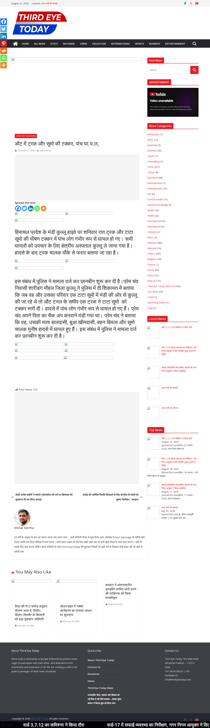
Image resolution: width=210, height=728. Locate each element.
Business (154, 43)
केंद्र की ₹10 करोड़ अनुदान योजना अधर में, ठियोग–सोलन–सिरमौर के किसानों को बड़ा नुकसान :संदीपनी (31, 612)
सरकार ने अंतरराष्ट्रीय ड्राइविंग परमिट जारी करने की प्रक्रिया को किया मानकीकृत (120, 591)
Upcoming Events (156, 302)
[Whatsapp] (37, 208)
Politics (151, 253)
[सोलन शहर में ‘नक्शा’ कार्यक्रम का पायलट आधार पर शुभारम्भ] (77, 582)
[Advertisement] (75, 177)
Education (99, 43)
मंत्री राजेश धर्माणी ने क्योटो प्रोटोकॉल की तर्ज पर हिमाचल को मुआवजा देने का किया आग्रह (44, 497)
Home (25, 43)
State (54, 43)
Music (150, 237)
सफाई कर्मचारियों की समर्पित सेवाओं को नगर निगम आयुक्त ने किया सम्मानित (71, 3)
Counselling (153, 161)
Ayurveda (152, 145)
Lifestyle (151, 232)
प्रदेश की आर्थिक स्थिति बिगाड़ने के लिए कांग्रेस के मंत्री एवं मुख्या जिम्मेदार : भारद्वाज (110, 497)
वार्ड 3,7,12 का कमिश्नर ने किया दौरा (32, 725)
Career (150, 156)
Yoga (150, 307)
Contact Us (94, 667)
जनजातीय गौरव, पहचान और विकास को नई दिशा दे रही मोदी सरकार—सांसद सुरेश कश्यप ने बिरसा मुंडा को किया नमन (104, 699)
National (69, 43)
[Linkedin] (31, 208)
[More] (43, 208)
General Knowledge (157, 204)
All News (39, 43)
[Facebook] (18, 208)
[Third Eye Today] (15, 44)
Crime (83, 43)
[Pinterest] (3, 43)
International (120, 43)
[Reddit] (3, 50)
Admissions (153, 134)
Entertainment (175, 43)
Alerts (150, 139)
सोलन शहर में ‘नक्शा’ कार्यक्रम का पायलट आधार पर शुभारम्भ (76, 610)
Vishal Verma (46, 150)
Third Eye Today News (26, 136)
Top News (152, 291)
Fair (149, 194)
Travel (150, 297)
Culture (151, 172)
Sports (139, 43)
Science (151, 264)
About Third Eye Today (101, 660)
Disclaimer (94, 674)
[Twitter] (24, 208)
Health (150, 210)
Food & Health (155, 199)
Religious (152, 259)
